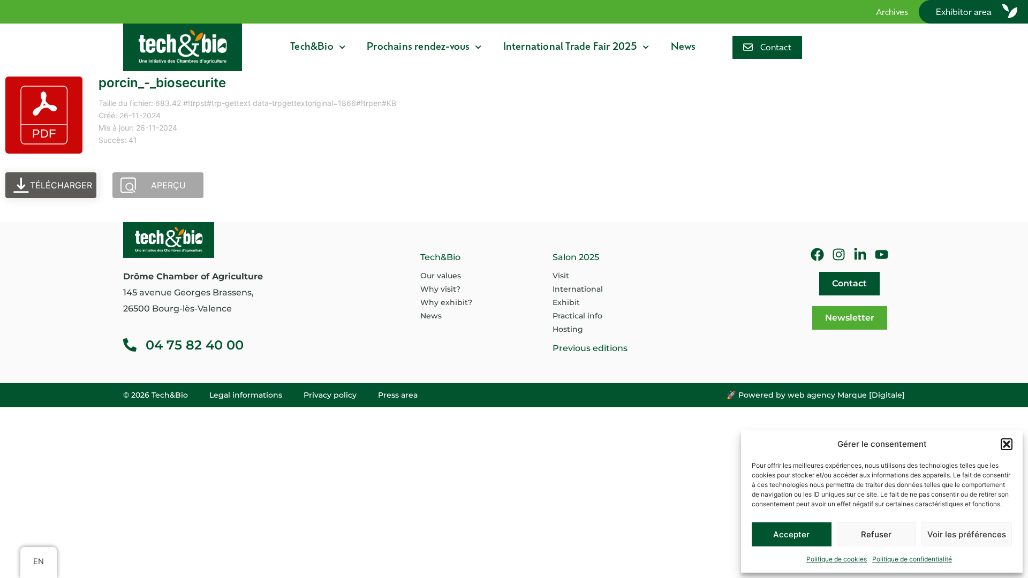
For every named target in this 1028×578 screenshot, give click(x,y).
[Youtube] (881, 254)
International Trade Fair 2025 (570, 47)
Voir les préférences (966, 534)
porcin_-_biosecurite (162, 82)
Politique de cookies (836, 559)
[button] (1006, 444)
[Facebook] (817, 254)
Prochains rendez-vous (418, 47)
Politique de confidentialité (912, 559)
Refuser (876, 534)
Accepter (791, 534)
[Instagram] (838, 254)
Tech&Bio (312, 47)
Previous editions (590, 348)
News (683, 47)
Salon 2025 (576, 257)
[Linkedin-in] (860, 254)
